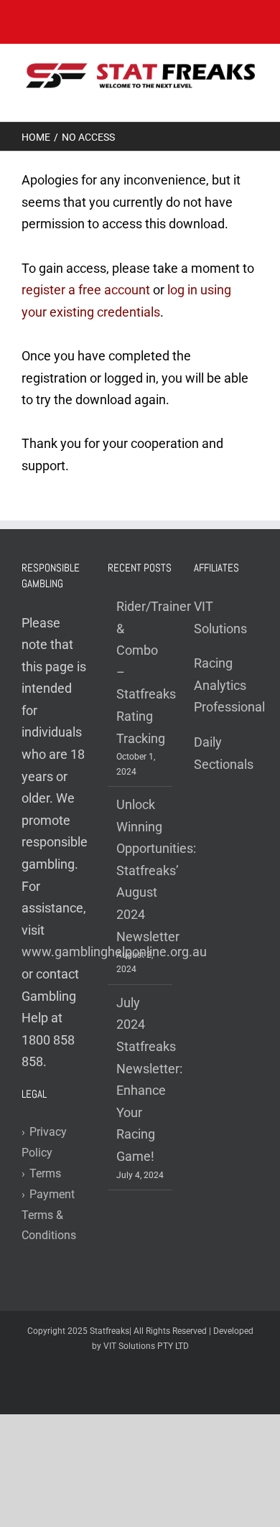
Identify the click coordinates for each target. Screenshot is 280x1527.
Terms (41, 1173)
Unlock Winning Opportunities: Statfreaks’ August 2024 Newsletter (140, 870)
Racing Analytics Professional (229, 684)
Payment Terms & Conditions (49, 1215)
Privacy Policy (44, 1142)
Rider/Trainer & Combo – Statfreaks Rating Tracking (140, 672)
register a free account (86, 289)
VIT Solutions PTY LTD (146, 1346)
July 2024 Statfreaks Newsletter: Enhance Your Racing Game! (140, 1079)
